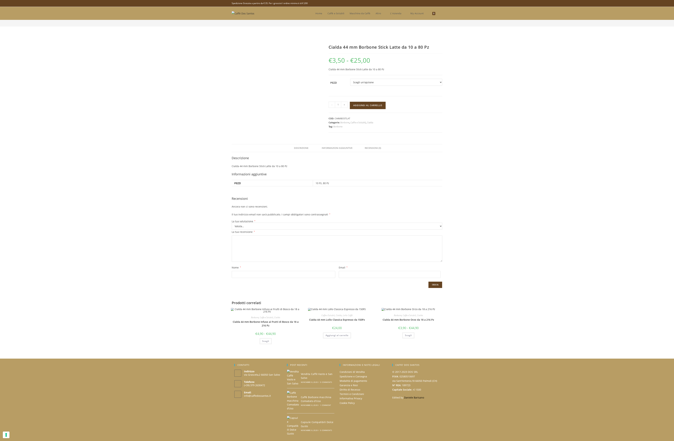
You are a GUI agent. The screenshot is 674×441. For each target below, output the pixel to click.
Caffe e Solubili (358, 122)
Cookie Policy (347, 403)
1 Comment (325, 405)
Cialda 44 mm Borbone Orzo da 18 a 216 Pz (408, 319)
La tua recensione (243, 232)
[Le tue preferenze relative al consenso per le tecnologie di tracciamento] (6, 435)
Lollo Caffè (347, 315)
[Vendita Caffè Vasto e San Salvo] (293, 377)
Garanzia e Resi (349, 385)
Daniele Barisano (414, 397)
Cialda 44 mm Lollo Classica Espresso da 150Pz (337, 319)
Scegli (265, 341)
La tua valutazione (243, 221)
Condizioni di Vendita (352, 372)
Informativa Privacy (351, 398)
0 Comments (326, 382)
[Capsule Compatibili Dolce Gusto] (293, 426)
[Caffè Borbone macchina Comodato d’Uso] (293, 401)
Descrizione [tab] (301, 148)
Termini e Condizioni (352, 394)
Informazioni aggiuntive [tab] (337, 148)
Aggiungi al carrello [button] (337, 335)
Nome (236, 267)
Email (343, 267)
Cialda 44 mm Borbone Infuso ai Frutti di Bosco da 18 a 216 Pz (266, 323)
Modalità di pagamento (353, 380)
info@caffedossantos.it (257, 395)
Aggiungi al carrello (367, 105)
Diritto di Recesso (350, 389)
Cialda (370, 122)
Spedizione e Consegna (353, 376)
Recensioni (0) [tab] (373, 148)
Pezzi (333, 82)
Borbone (344, 122)
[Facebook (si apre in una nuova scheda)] (440, 3)
